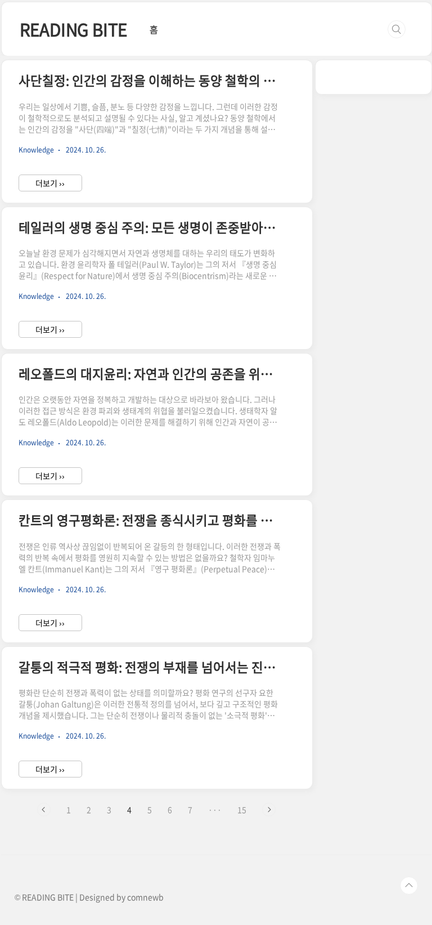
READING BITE (74, 29)
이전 (44, 809)
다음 (269, 809)
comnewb (145, 896)
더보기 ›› (50, 183)
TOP (409, 886)
